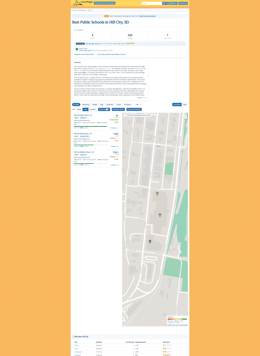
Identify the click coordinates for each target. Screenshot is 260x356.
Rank (85, 109)
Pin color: (134, 109)
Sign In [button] (175, 3)
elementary (108, 72)
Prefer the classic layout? (147, 16)
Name (79, 109)
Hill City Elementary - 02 (83, 134)
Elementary (85, 104)
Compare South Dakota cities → (85, 54)
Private (119, 104)
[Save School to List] (118, 128)
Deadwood (78, 352)
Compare (113, 128)
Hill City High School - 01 (94, 44)
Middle (95, 104)
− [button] (185, 118)
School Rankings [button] (109, 3)
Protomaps (175, 325)
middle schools (121, 72)
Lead (76, 349)
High (101, 104)
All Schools (127, 104)
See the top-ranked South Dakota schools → (112, 54)
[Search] (164, 3)
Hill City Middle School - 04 (84, 152)
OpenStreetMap (183, 325)
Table (184, 104)
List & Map (177, 104)
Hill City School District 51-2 (101, 68)
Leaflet (169, 325)
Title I (138, 104)
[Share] (168, 3)
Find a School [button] (98, 3)
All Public (76, 104)
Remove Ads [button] (183, 3)
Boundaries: (118, 109)
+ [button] (185, 115)
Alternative (110, 104)
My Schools (103, 109)
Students (92, 109)
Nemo (77, 345)
